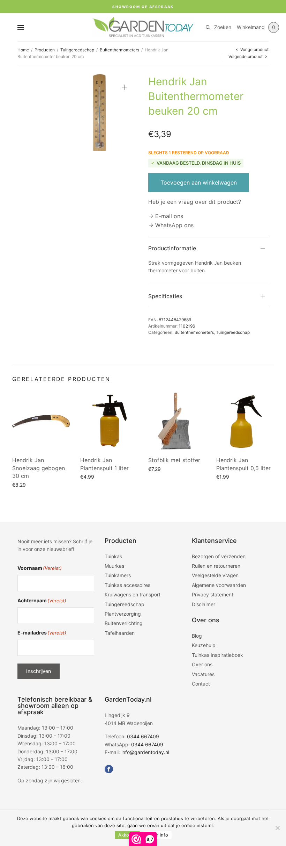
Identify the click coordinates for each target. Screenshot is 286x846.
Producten (45, 49)
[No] (277, 827)
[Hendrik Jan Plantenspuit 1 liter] (109, 421)
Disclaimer (203, 604)
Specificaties (165, 296)
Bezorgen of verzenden (219, 556)
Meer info (157, 835)
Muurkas (114, 566)
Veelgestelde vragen (215, 575)
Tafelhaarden (120, 633)
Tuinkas (113, 556)
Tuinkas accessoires (127, 585)
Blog (197, 636)
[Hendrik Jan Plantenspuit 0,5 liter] (245, 421)
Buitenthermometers (119, 49)
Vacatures (203, 674)
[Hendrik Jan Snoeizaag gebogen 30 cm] (41, 421)
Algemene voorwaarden (219, 585)
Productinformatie (172, 248)
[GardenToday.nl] (143, 27)
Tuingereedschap (77, 49)
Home (23, 49)
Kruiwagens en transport (132, 594)
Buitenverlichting (124, 623)
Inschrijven (38, 671)
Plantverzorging (123, 614)
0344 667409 (143, 736)
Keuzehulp (204, 645)
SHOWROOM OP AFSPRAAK (143, 7)
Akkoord (127, 835)
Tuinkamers (118, 575)
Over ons (202, 664)
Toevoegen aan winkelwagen (198, 182)
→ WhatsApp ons (171, 225)
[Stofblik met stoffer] (177, 421)
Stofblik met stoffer (174, 460)
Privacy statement (212, 594)
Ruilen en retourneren (216, 566)
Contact (201, 684)
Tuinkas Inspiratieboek (217, 655)
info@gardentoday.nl (145, 752)
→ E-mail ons (165, 216)
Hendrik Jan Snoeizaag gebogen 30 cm (38, 468)
